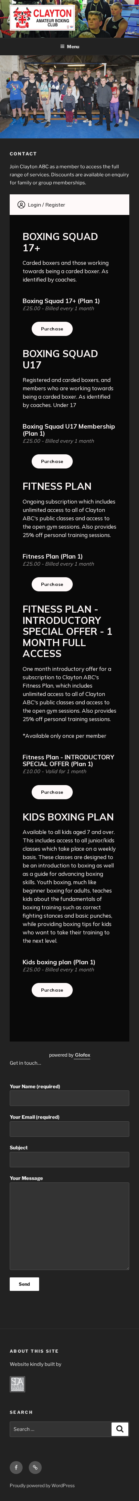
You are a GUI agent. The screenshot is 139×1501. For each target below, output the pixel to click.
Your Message (26, 1178)
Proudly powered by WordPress (42, 1485)
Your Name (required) (35, 1086)
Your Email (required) (34, 1117)
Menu (73, 46)
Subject (19, 1148)
